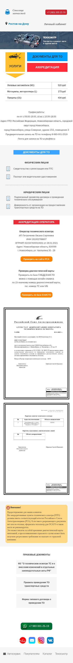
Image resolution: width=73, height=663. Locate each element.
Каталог (47, 653)
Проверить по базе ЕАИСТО (36, 295)
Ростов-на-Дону (19, 23)
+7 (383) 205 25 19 (56, 12)
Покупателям (32, 653)
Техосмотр (61, 653)
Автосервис (14, 653)
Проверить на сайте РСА (36, 259)
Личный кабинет (55, 24)
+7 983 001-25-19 (38, 626)
